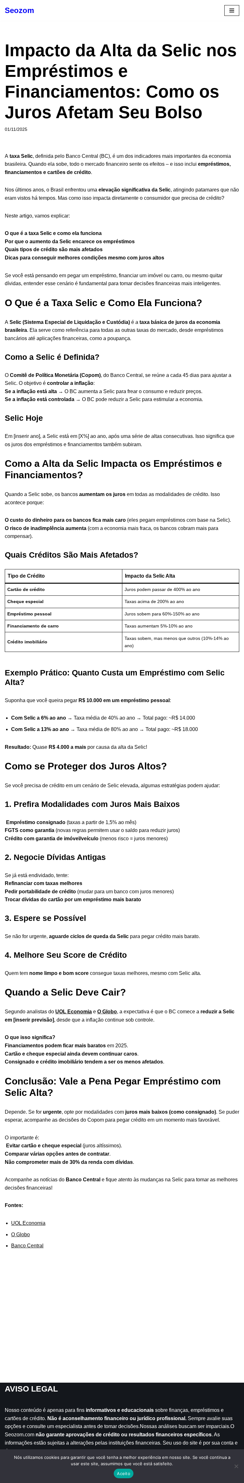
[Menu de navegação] (231, 10)
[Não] (236, 1466)
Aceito (123, 1473)
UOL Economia (73, 1011)
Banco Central (27, 1245)
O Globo (107, 1011)
